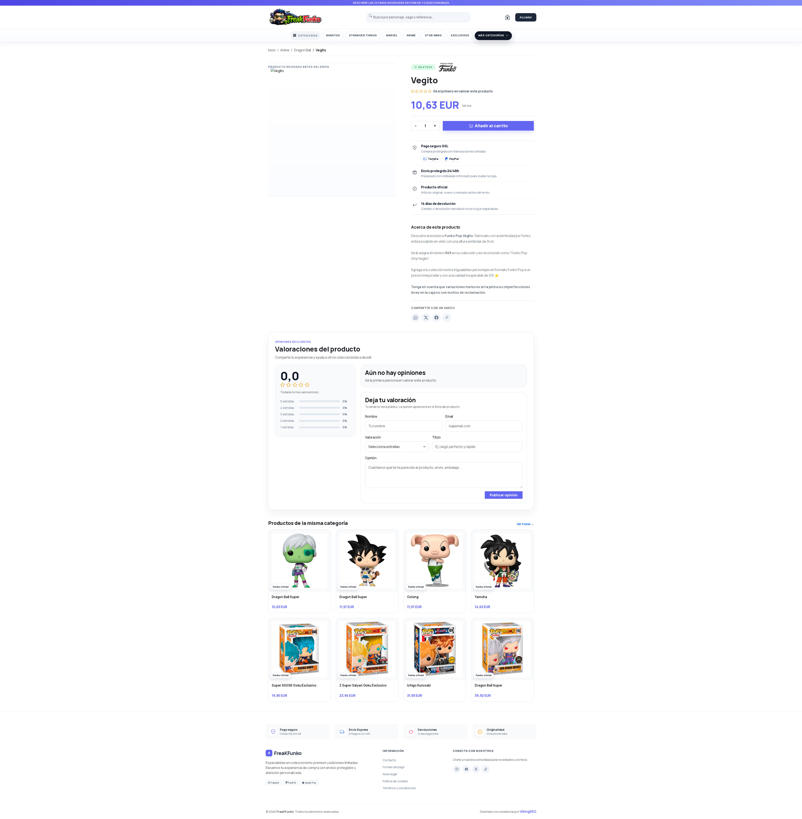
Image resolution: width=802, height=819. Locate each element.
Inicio (272, 50)
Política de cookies (395, 781)
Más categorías (491, 35)
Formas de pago (394, 767)
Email (449, 416)
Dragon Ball (302, 50)
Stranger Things (363, 35)
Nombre (371, 416)
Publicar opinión (504, 495)
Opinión (371, 458)
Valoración (373, 437)
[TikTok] (486, 769)
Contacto (389, 760)
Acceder (526, 17)
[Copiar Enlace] (446, 317)
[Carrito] (507, 17)
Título (436, 437)
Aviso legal (390, 774)
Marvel (391, 35)
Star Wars (433, 35)
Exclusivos (460, 35)
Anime (411, 35)
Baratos (333, 35)
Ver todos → (525, 524)
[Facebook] (436, 317)
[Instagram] (457, 769)
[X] (476, 769)
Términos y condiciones (399, 788)
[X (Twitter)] (425, 317)
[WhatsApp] (415, 317)
